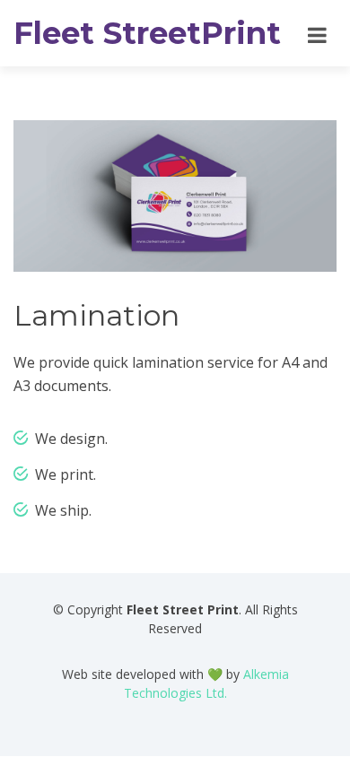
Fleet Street (147, 33)
